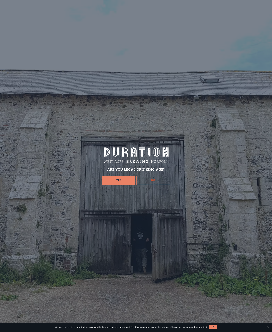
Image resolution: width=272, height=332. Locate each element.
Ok (213, 327)
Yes (118, 180)
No (153, 180)
